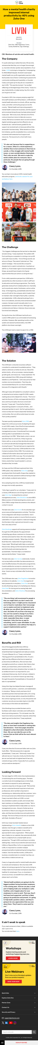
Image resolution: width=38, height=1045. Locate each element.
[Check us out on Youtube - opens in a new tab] (11, 1023)
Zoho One (24, 470)
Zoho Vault (20, 581)
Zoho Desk (5, 588)
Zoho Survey (18, 559)
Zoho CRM (25, 421)
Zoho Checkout (20, 591)
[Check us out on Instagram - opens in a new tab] (15, 1023)
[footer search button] (34, 1032)
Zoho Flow (24, 583)
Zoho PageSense (23, 578)
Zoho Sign (8, 495)
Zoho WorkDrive (22, 497)
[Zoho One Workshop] (19, 951)
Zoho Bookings (7, 529)
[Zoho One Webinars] (19, 975)
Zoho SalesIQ (16, 825)
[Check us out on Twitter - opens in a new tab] (3, 1022)
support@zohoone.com (12, 1018)
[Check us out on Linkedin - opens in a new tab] (6, 1023)
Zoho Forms (18, 509)
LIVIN (8, 70)
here (17, 931)
